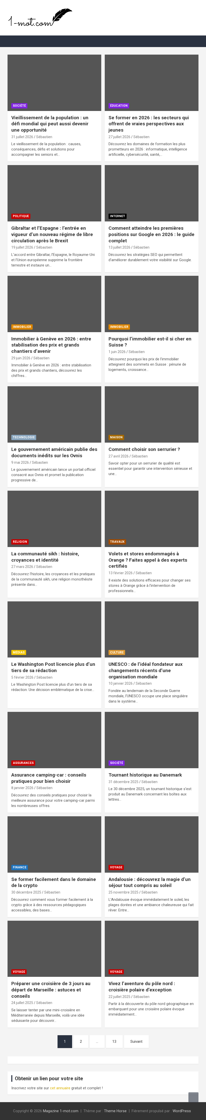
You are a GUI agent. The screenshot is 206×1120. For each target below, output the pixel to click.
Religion (20, 542)
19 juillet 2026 (22, 247)
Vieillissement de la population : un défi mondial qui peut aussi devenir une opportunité (49, 124)
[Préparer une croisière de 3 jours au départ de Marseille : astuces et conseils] (54, 948)
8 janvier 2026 (22, 788)
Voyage (116, 867)
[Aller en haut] (193, 1097)
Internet (117, 216)
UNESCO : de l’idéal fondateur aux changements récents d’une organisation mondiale (146, 670)
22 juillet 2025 (119, 997)
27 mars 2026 (22, 567)
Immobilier (22, 327)
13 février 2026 (121, 573)
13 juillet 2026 (119, 247)
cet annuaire (60, 1088)
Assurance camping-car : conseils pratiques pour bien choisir (48, 778)
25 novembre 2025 (123, 892)
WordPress (182, 1111)
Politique (21, 216)
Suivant (136, 1041)
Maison (116, 437)
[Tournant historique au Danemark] (152, 740)
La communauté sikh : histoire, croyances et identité (45, 557)
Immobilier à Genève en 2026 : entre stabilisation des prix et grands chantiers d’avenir (51, 345)
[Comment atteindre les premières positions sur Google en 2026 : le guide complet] (152, 193)
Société (19, 105)
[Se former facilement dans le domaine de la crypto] (54, 844)
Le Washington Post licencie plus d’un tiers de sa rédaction (53, 667)
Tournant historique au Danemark (145, 775)
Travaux (117, 542)
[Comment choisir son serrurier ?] (152, 414)
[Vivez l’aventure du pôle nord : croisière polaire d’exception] (152, 948)
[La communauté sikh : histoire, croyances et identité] (54, 518)
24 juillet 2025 (22, 1003)
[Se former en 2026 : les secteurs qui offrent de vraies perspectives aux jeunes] (152, 82)
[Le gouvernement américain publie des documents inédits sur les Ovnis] (54, 414)
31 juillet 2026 (22, 137)
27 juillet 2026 (119, 137)
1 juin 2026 (117, 352)
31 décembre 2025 (123, 782)
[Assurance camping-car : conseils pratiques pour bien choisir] (54, 740)
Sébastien (44, 137)
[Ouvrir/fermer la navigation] (14, 41)
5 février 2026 (22, 677)
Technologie (24, 437)
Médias (19, 652)
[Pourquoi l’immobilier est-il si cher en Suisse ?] (152, 304)
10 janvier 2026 (121, 683)
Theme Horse (115, 1111)
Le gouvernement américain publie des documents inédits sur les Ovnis (54, 452)
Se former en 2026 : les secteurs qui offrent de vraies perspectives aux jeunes (149, 124)
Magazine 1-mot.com (60, 1111)
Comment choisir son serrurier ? (144, 449)
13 (114, 1041)
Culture (117, 652)
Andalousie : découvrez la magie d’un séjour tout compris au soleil (150, 882)
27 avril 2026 (119, 456)
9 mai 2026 (20, 462)
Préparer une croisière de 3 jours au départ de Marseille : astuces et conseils (50, 990)
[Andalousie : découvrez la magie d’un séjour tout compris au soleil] (152, 844)
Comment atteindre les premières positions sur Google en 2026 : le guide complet (151, 234)
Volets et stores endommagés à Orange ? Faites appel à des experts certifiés (148, 560)
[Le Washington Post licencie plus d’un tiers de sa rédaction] (54, 629)
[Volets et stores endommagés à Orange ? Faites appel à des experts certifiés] (152, 518)
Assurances (23, 763)
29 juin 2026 (20, 358)
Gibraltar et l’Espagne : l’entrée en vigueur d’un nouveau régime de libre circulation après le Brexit (52, 234)
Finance (19, 867)
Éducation (119, 105)
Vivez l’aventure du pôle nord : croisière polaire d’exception (142, 987)
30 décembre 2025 (26, 892)
